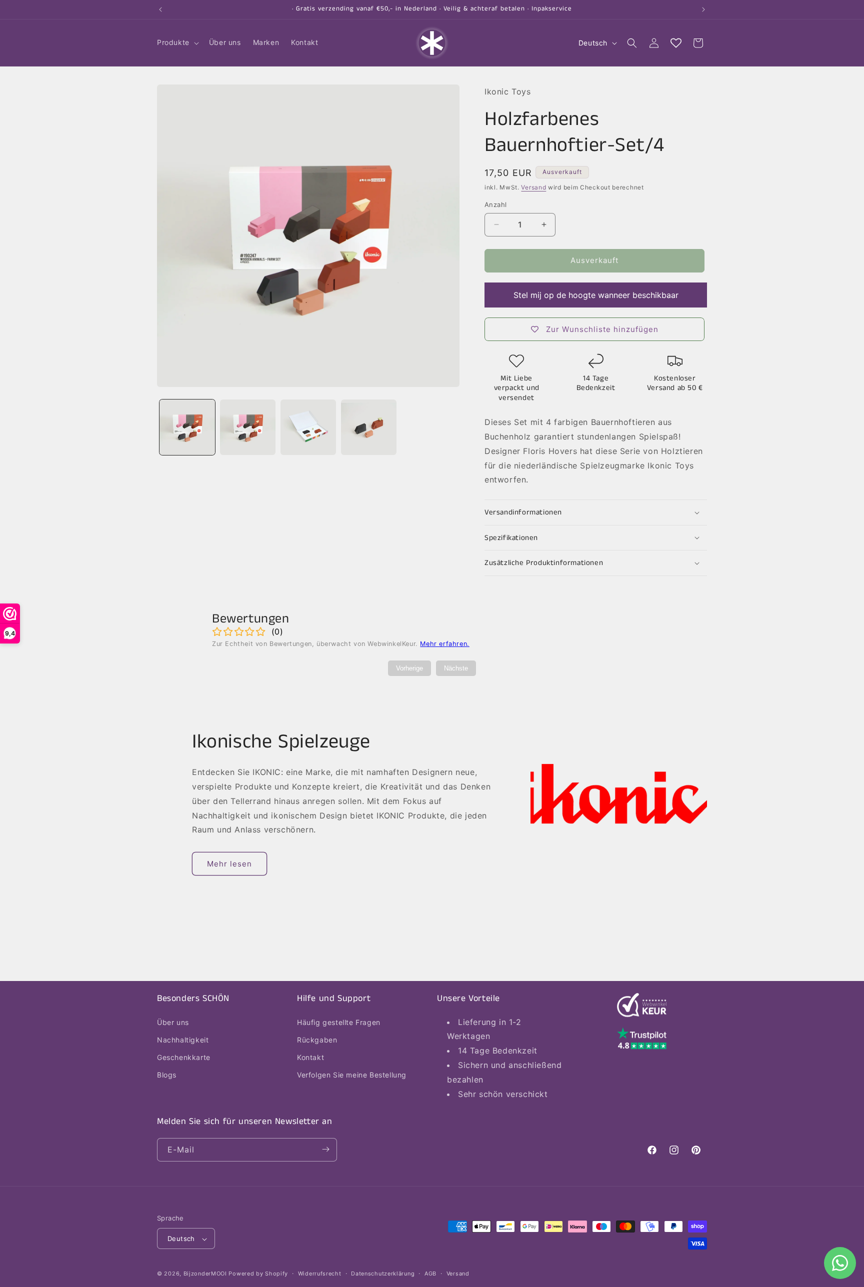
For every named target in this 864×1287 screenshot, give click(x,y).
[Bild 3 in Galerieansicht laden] (308, 427)
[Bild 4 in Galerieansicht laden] (368, 427)
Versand (533, 187)
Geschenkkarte (183, 1056)
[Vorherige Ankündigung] (161, 9)
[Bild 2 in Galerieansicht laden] (248, 427)
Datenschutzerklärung (382, 1273)
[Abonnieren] (325, 1149)
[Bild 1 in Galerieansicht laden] (187, 427)
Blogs (166, 1074)
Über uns (173, 1022)
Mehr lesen (229, 863)
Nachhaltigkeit (182, 1039)
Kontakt (310, 1056)
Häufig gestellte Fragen (338, 1022)
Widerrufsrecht (320, 1273)
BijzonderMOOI (205, 1274)
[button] (177, 42)
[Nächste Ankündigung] (703, 9)
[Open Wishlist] (676, 43)
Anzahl (495, 204)
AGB (430, 1273)
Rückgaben (317, 1039)
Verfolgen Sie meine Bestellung (351, 1074)
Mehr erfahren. (444, 644)
